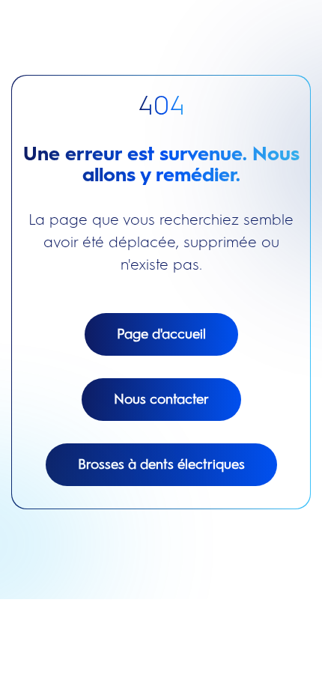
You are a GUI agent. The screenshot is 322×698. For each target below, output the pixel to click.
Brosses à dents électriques (161, 464)
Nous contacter (161, 399)
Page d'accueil (161, 334)
